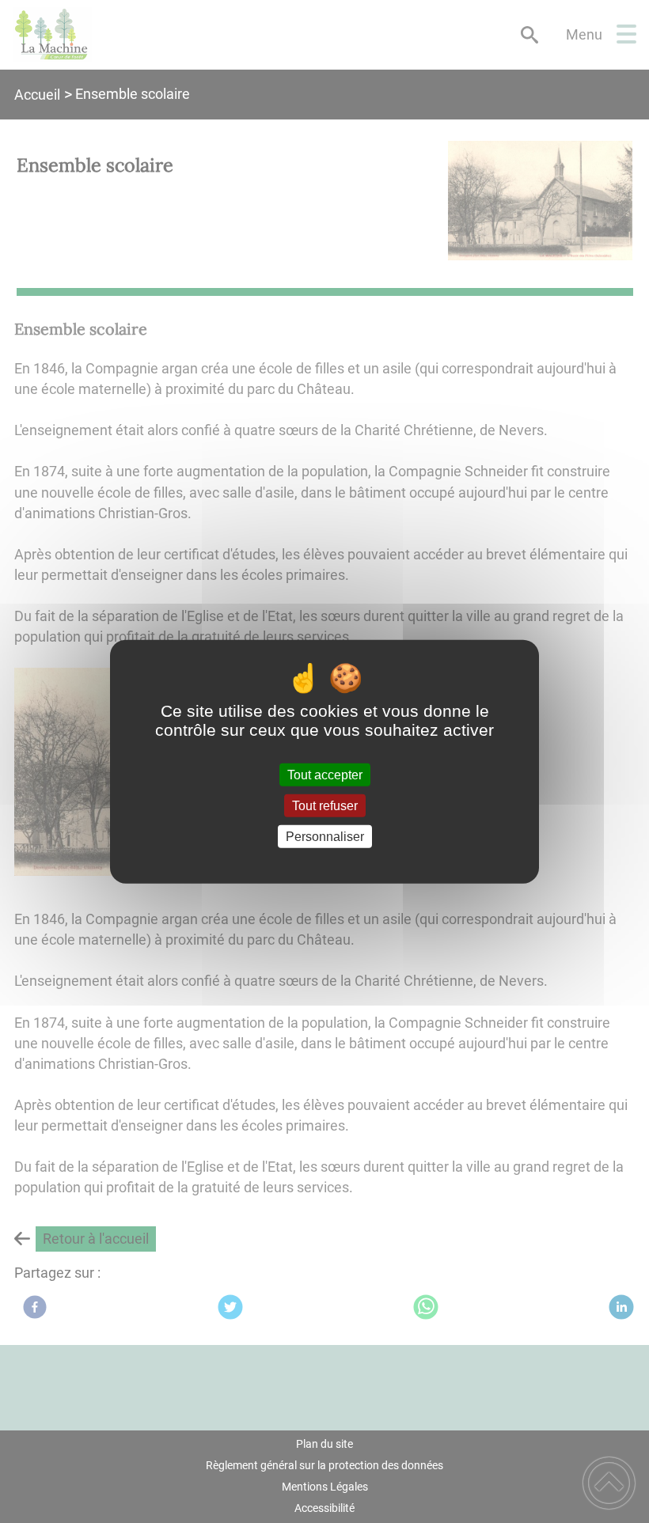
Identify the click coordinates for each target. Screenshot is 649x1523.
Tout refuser (325, 805)
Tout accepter (324, 774)
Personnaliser (325, 836)
